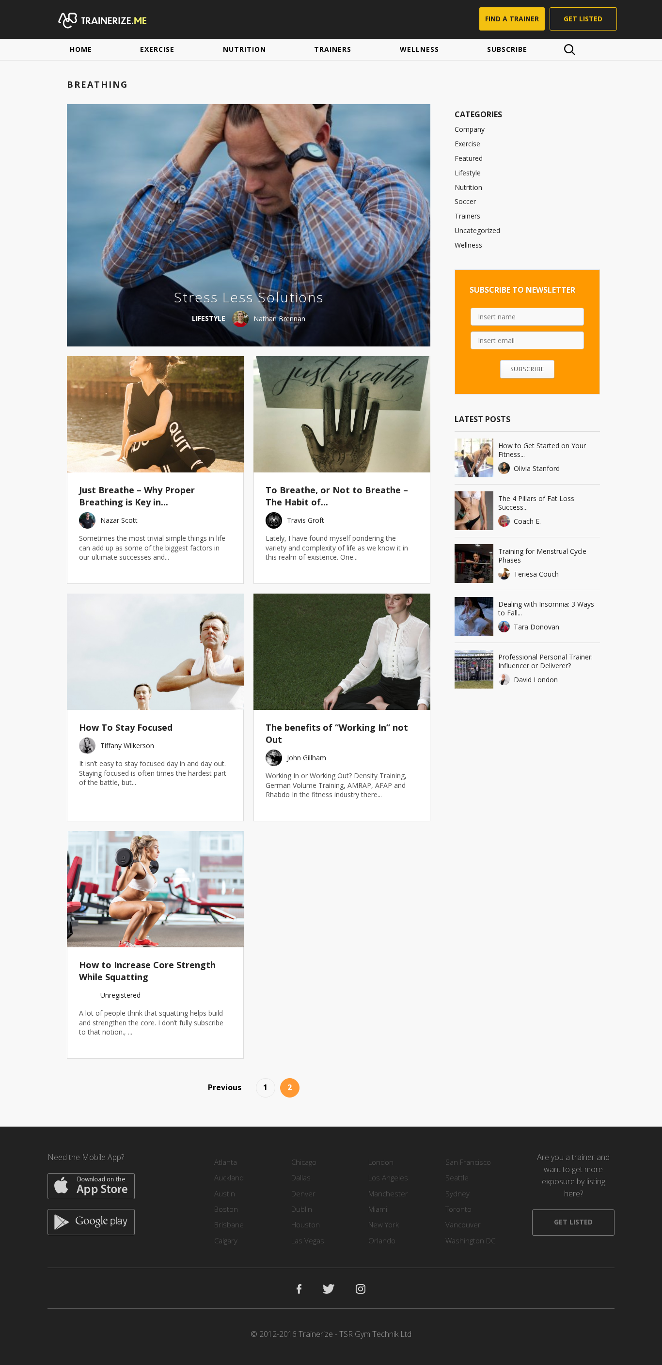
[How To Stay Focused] (155, 652)
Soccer (465, 201)
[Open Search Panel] (569, 49)
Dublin (301, 1209)
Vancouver (463, 1224)
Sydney (457, 1193)
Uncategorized (477, 230)
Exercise (157, 49)
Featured (469, 158)
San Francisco (468, 1162)
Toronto (458, 1209)
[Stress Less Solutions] (249, 225)
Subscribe (507, 49)
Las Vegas (307, 1240)
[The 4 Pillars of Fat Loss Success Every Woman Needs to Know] (474, 510)
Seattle (457, 1177)
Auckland (229, 1177)
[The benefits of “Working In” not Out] (341, 652)
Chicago (303, 1162)
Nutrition (244, 49)
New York (383, 1224)
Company (470, 129)
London (381, 1162)
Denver (303, 1193)
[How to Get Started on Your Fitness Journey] (474, 458)
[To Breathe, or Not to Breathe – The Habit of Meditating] (341, 414)
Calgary (225, 1240)
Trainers (332, 49)
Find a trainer (512, 18)
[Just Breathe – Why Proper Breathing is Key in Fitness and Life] (155, 414)
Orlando (381, 1240)
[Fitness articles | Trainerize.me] (111, 19)
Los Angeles (388, 1177)
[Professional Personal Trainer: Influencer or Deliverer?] (474, 669)
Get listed (583, 18)
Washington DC (470, 1240)
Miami (377, 1209)
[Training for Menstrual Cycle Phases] (474, 563)
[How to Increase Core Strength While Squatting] (155, 889)
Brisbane (229, 1224)
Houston (305, 1224)
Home (81, 49)
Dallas (301, 1177)
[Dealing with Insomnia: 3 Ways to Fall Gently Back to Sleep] (474, 616)
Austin (224, 1193)
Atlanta (225, 1162)
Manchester (388, 1193)
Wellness (419, 49)
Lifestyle (468, 172)
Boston (226, 1209)
